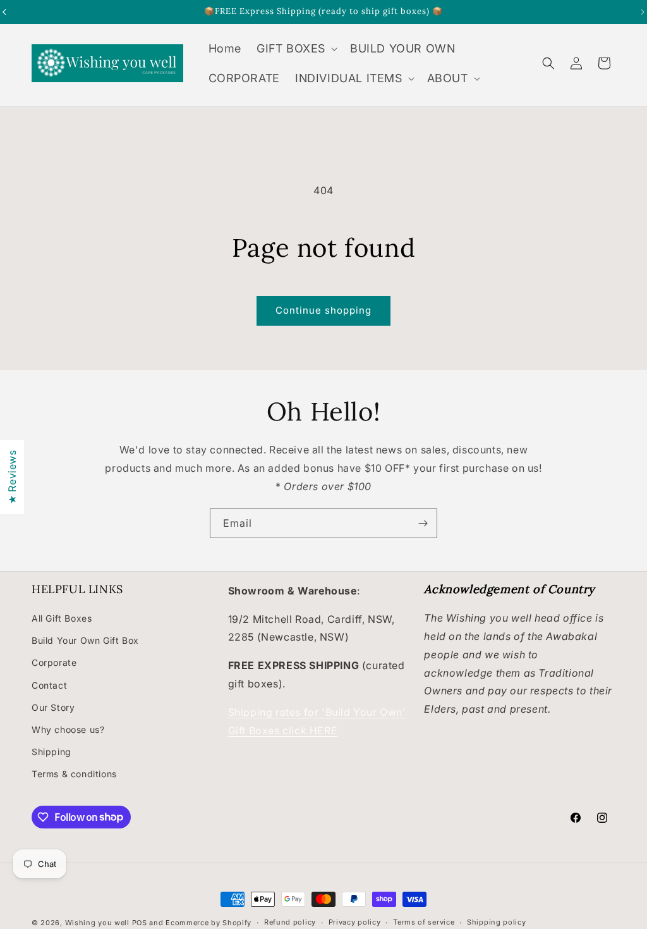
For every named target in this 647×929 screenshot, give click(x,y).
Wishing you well (97, 922)
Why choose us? (68, 729)
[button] (295, 48)
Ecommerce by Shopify (208, 922)
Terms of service (423, 922)
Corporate (54, 662)
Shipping (51, 751)
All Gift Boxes (62, 618)
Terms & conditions (74, 773)
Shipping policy (496, 922)
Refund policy (290, 922)
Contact (49, 685)
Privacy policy (355, 922)
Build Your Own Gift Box (85, 640)
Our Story (53, 707)
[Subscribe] (423, 523)
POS (139, 922)
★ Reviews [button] (12, 476)
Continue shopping (323, 310)
